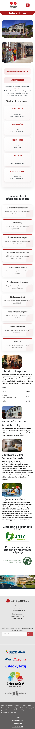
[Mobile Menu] (28, 5)
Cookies (17, 717)
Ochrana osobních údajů (17, 720)
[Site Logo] (13, 5)
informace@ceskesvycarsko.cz (17, 610)
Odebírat (30, 634)
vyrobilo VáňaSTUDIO (17, 727)
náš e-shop (17, 89)
